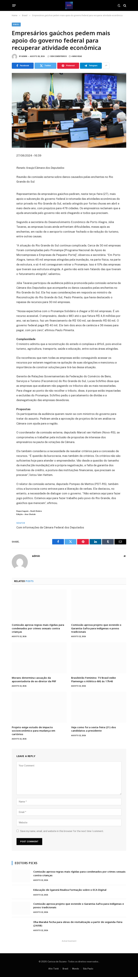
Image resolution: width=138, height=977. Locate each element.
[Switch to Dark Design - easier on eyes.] (119, 5)
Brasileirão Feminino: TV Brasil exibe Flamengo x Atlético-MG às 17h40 (93, 679)
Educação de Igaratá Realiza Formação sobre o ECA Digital (69, 889)
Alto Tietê (53, 968)
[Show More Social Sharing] (106, 66)
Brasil (16, 24)
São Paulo (88, 968)
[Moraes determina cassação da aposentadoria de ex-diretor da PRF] (39, 657)
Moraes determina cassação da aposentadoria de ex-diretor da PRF (34, 679)
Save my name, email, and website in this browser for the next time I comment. (62, 831)
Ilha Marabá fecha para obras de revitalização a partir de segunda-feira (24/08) (77, 923)
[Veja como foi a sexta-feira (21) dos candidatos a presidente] (98, 707)
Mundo (75, 968)
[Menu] (14, 6)
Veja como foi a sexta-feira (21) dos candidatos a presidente (93, 729)
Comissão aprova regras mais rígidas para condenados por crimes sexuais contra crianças (38, 628)
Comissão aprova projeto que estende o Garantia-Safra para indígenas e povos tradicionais (96, 628)
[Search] (124, 5)
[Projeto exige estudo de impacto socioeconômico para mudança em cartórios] (39, 707)
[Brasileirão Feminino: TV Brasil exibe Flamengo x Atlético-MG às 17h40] (98, 657)
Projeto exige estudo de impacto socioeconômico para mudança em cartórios (33, 731)
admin (24, 56)
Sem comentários (58, 56)
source (20, 522)
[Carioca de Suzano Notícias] (69, 5)
